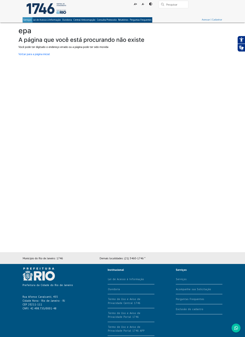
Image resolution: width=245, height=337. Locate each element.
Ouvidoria (67, 19)
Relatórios (123, 19)
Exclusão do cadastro (189, 309)
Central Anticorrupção (84, 19)
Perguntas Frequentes (141, 19)
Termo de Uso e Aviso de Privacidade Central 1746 (124, 301)
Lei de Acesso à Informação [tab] (47, 19)
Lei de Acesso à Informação (126, 279)
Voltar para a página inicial (34, 54)
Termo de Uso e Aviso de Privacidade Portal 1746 (124, 315)
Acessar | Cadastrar (212, 19)
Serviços (27, 19)
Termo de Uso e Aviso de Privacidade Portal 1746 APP (126, 329)
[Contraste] (150, 4)
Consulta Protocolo (107, 19)
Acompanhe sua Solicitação (193, 289)
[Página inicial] (46, 8)
